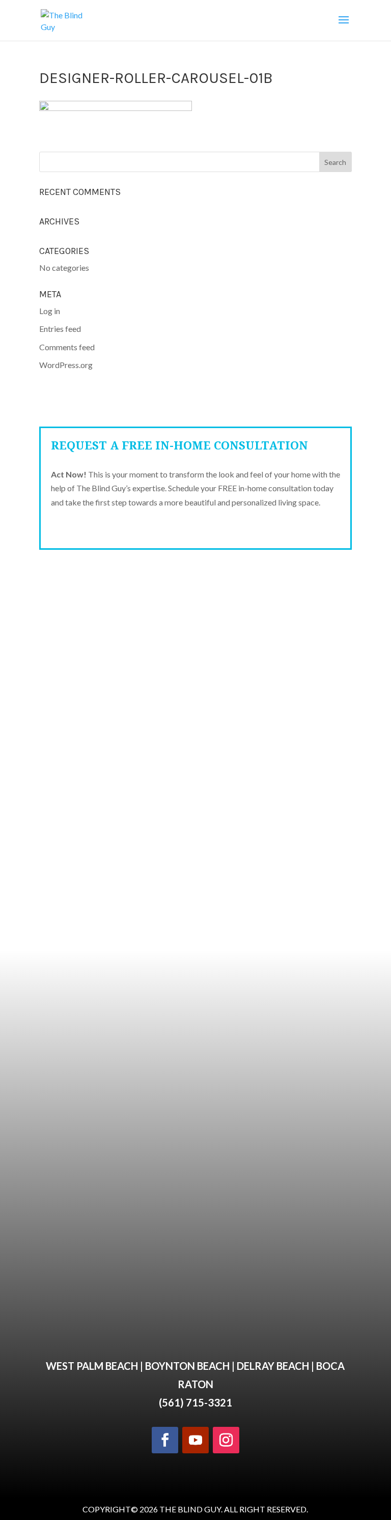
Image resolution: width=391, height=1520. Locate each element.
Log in (49, 311)
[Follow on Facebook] (165, 1440)
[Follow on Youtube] (195, 1440)
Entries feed (60, 328)
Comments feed (67, 347)
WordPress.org (66, 365)
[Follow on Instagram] (226, 1440)
